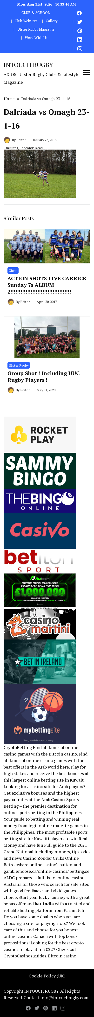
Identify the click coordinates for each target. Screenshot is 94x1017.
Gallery (51, 21)
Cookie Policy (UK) (47, 976)
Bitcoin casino (63, 754)
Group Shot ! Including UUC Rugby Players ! (43, 376)
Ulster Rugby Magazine (35, 29)
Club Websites (26, 21)
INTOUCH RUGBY (28, 65)
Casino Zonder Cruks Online (51, 858)
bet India (44, 904)
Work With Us (36, 37)
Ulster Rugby (19, 365)
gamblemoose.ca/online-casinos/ (36, 871)
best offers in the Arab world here (36, 767)
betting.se (79, 871)
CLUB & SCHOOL (35, 12)
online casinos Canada (26, 936)
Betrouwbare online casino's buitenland (42, 864)
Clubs (13, 270)
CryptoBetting (18, 747)
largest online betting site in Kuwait (48, 780)
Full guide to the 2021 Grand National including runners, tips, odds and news (47, 851)
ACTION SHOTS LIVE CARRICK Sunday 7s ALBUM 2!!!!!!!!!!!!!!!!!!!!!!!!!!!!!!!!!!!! (47, 285)
